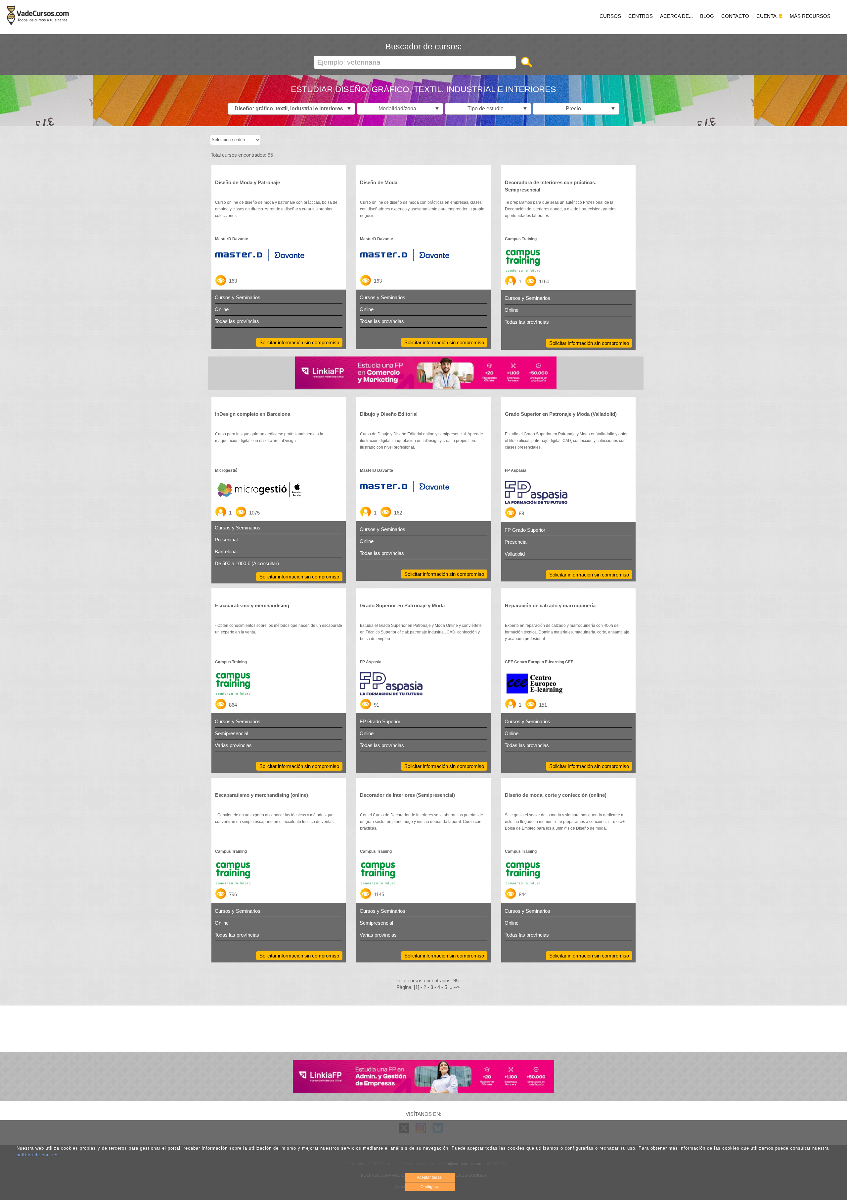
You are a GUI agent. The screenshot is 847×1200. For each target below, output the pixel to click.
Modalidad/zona (407, 108)
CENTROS (640, 16)
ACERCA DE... (676, 16)
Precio (589, 108)
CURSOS (610, 16)
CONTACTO (735, 16)
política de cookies (38, 1154)
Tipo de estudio (496, 108)
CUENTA (767, 16)
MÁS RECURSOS (810, 16)
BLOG (707, 16)
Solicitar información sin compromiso (299, 342)
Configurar (430, 1186)
